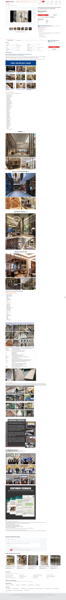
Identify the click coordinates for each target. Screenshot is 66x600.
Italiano (29, 595)
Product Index (46, 594)
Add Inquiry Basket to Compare (21, 31)
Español (17, 595)
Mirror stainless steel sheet (9, 576)
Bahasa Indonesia (54, 595)
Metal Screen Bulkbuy (26, 590)
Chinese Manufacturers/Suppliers (23, 594)
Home (6, 5)
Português (20, 595)
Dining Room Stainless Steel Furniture (18, 590)
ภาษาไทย (45, 595)
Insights (52, 594)
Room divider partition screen (22, 576)
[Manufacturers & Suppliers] (10, 1)
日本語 (41, 595)
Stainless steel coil (21, 577)
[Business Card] (59, 43)
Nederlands (34, 595)
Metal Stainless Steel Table (48, 588)
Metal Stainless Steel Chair (56, 588)
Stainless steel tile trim (35, 576)
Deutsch (31, 595)
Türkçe (48, 595)
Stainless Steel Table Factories (15, 588)
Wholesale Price (34, 594)
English (15, 595)
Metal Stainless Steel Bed (9, 590)
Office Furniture (11, 5)
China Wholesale (30, 594)
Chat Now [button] (54, 49)
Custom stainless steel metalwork (51, 576)
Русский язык (26, 595)
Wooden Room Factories (31, 588)
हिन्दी (43, 595)
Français (23, 595)
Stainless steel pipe (35, 577)
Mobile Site (49, 594)
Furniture (8, 5)
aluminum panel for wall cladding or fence (10, 577)
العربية (37, 595)
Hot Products (14, 594)
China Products (18, 594)
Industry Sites (38, 594)
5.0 (51, 41)
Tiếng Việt (50, 595)
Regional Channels (42, 594)
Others (47, 577)
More (6, 591)
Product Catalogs (16, 573)
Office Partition (15, 5)
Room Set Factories (8, 588)
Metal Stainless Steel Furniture (39, 588)
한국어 (39, 595)
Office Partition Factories (24, 588)
